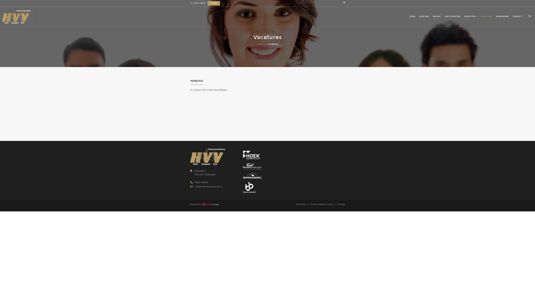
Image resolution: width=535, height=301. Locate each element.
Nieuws (437, 16)
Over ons (424, 16)
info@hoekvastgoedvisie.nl (208, 186)
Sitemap (341, 204)
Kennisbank (502, 16)
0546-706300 (200, 3)
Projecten (470, 16)
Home (412, 16)
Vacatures (486, 16)
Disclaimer (301, 204)
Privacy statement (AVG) (322, 204)
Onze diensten (452, 16)
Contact (517, 16)
